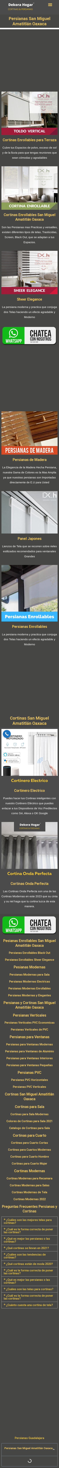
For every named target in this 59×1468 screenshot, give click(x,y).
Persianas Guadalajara (29, 1438)
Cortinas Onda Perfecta (29, 884)
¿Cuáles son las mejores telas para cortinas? (28, 1221)
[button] (50, 4)
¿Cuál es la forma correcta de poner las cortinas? (28, 1231)
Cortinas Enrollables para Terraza (29, 140)
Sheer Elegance (29, 299)
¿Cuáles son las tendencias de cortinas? (25, 1256)
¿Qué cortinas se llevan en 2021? (27, 1248)
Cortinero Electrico (29, 791)
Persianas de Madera (30, 460)
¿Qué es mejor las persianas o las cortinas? (27, 1240)
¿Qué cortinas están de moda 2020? (29, 1264)
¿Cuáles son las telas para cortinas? (29, 1289)
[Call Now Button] (7, 734)
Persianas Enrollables (29, 627)
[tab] (29, 1221)
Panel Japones (30, 539)
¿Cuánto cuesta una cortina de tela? (29, 1305)
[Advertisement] (29, 59)
